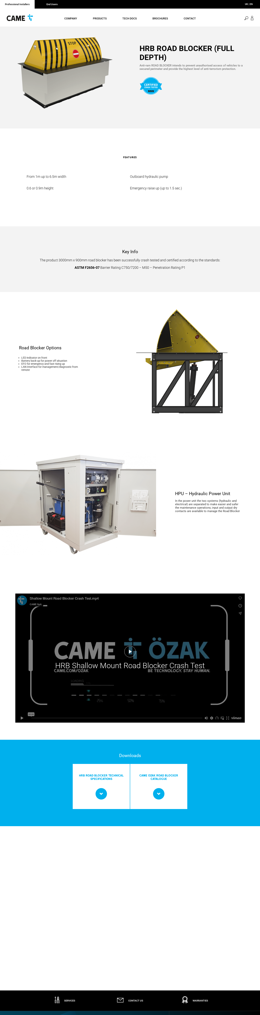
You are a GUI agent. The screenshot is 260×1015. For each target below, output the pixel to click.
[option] (65, 72)
